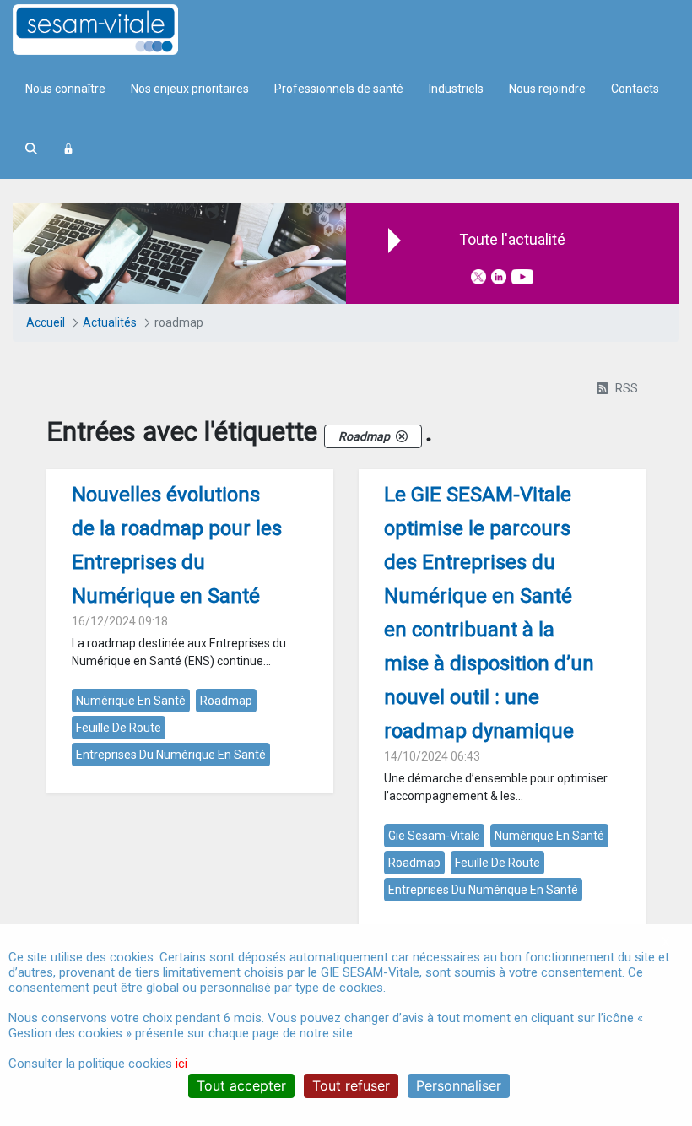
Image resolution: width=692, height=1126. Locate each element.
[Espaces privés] (68, 149)
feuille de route (118, 727)
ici (181, 1063)
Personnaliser (458, 1085)
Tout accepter (241, 1085)
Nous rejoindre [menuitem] (547, 88)
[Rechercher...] (31, 149)
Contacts (635, 88)
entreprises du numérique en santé (171, 754)
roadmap (226, 700)
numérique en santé (131, 700)
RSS (626, 388)
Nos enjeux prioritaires (190, 88)
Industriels (456, 88)
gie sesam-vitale (434, 835)
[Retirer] (402, 436)
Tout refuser (351, 1085)
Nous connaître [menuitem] (65, 88)
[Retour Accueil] (125, 29)
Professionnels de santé (338, 88)
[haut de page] (653, 884)
